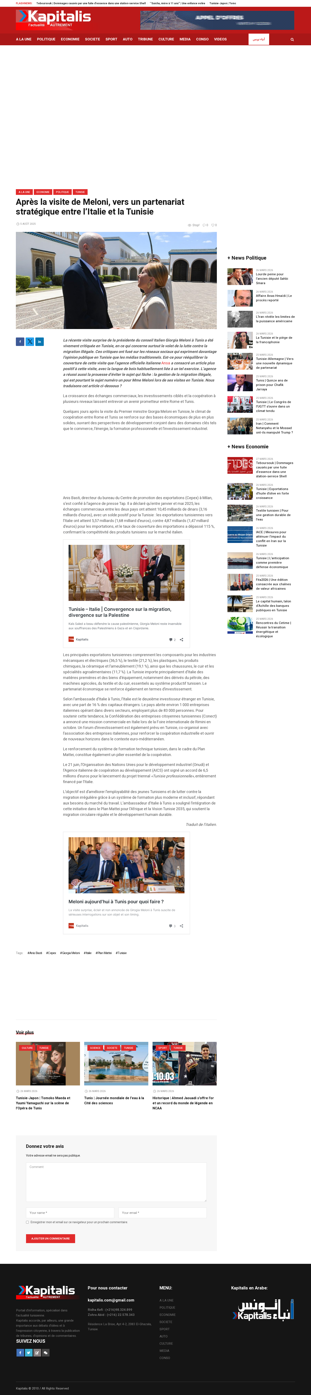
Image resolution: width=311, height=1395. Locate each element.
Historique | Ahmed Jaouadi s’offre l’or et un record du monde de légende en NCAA (183, 1103)
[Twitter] (30, 341)
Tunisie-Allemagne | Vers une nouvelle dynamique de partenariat (274, 363)
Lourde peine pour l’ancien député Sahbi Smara (272, 278)
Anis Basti (35, 953)
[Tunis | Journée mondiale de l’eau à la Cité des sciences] (116, 1063)
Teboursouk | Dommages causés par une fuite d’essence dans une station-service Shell (58, 3)
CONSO (165, 1358)
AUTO (164, 1336)
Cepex (52, 953)
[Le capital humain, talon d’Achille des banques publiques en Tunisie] (240, 603)
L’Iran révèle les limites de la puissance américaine (275, 319)
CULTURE (27, 1048)
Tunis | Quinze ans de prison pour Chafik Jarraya (272, 385)
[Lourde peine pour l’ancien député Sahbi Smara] (240, 276)
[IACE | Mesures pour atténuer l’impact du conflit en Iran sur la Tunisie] (240, 534)
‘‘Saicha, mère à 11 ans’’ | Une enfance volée (144, 3)
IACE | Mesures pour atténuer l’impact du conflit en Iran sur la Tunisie (271, 539)
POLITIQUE (62, 192)
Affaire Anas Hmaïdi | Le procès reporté (274, 298)
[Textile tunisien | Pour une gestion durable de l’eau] (240, 512)
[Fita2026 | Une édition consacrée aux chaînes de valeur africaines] (240, 582)
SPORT (162, 1048)
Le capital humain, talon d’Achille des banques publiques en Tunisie (273, 606)
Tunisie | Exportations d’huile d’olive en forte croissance (272, 493)
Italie (88, 953)
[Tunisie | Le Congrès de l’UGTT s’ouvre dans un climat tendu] (240, 404)
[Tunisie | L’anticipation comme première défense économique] (240, 560)
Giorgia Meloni (71, 953)
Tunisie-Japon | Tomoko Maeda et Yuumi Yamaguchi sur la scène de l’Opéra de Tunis (228, 3)
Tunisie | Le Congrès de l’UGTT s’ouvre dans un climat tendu (273, 406)
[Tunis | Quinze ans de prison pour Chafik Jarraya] (240, 382)
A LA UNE (24, 192)
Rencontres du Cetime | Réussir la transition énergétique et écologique (273, 630)
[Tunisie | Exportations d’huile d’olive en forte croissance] (240, 491)
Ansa (165, 363)
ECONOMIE (43, 192)
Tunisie (80, 192)
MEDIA (164, 1350)
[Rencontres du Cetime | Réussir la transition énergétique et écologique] (240, 625)
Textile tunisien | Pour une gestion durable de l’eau (273, 515)
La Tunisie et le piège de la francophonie (274, 340)
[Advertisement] (155, 77)
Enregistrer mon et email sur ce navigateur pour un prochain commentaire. (79, 1222)
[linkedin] (39, 341)
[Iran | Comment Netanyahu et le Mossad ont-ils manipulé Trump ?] (240, 425)
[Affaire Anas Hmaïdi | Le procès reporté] (240, 298)
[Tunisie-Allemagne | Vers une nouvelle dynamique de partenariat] (240, 361)
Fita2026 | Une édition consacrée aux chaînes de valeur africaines (273, 584)
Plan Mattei (104, 953)
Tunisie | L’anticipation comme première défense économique (272, 562)
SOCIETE (112, 1048)
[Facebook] (20, 341)
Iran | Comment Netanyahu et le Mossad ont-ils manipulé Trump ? (274, 428)
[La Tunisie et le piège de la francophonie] (240, 340)
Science (95, 1048)
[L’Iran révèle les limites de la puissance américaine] (240, 319)
